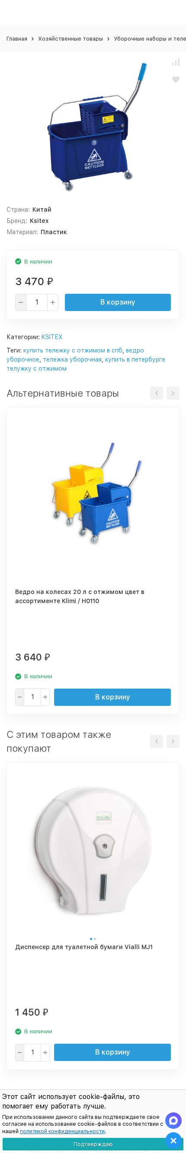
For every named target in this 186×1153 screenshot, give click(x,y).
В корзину (117, 302)
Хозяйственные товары (70, 38)
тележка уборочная (72, 359)
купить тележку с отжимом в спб (72, 350)
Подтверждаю (93, 1144)
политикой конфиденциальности (62, 1131)
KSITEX (52, 337)
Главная (16, 38)
